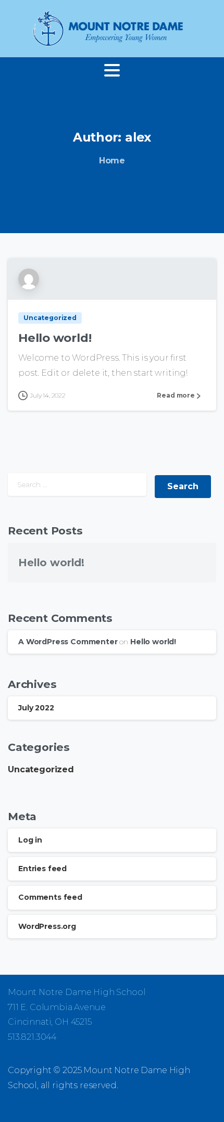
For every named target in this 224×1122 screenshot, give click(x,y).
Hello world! (54, 337)
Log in (30, 840)
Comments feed (50, 897)
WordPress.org (47, 926)
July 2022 (36, 707)
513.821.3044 (32, 1037)
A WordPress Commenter (68, 641)
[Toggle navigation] (112, 70)
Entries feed (42, 868)
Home (112, 160)
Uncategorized (41, 769)
